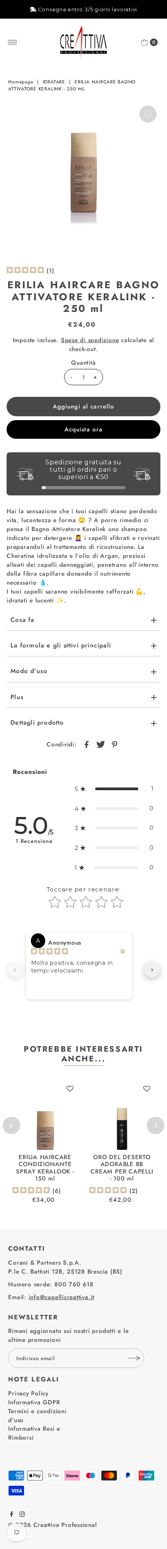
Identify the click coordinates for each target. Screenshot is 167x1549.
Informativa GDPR (34, 1402)
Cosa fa (22, 619)
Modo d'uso (28, 670)
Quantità (83, 362)
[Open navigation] (13, 42)
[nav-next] (152, 970)
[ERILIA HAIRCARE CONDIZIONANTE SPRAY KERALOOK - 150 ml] (45, 1117)
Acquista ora (83, 429)
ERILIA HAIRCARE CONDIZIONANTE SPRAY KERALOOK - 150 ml (45, 1168)
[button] (114, 789)
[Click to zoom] (148, 114)
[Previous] (11, 1125)
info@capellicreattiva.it (61, 1297)
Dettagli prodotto (37, 722)
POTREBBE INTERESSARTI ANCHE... (83, 1053)
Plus (17, 696)
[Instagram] (22, 1515)
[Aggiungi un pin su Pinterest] (114, 744)
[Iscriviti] (134, 1358)
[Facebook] (11, 1515)
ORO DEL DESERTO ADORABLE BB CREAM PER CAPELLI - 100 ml (121, 1168)
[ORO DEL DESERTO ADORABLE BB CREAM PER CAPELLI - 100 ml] (122, 1117)
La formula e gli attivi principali (60, 645)
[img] (25, 271)
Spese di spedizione (90, 340)
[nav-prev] (15, 970)
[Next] (155, 1125)
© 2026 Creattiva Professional (52, 1525)
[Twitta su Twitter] (100, 744)
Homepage (20, 81)
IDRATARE (54, 81)
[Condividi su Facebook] (86, 744)
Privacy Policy (28, 1393)
